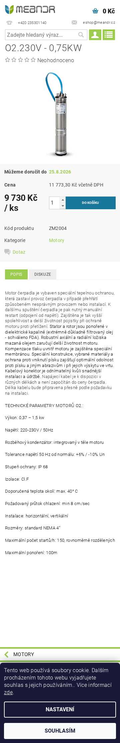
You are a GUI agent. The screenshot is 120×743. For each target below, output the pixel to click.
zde (8, 692)
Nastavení (60, 709)
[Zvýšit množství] (63, 200)
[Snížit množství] (63, 206)
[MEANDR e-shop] (30, 8)
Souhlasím (60, 731)
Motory (57, 240)
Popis (16, 274)
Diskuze (42, 274)
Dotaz (19, 252)
